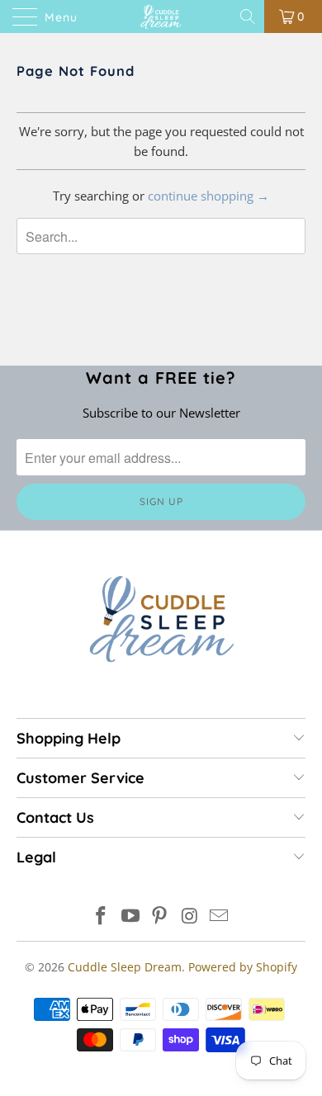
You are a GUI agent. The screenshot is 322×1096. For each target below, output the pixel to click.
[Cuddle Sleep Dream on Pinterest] (160, 916)
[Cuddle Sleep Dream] (161, 16)
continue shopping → (208, 195)
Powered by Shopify (242, 967)
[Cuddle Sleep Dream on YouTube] (130, 916)
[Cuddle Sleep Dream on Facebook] (101, 916)
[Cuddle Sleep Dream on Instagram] (190, 916)
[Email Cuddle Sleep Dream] (219, 916)
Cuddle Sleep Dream (125, 967)
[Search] (249, 16)
